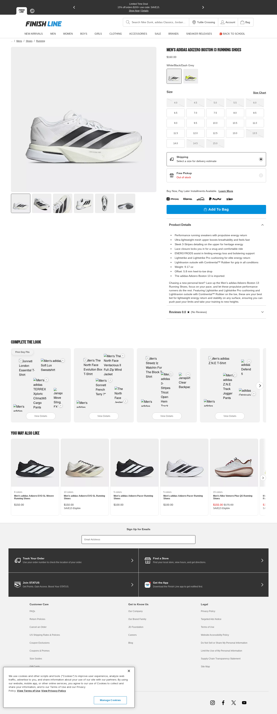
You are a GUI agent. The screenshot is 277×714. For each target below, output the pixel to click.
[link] (43, 24)
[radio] (261, 159)
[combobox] (156, 22)
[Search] (128, 22)
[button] (63, 360)
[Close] (129, 671)
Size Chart (259, 92)
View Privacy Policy (53, 690)
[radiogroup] (216, 167)
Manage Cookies (110, 700)
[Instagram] (212, 702)
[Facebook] (223, 702)
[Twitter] (233, 702)
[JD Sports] (32, 11)
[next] (203, 7)
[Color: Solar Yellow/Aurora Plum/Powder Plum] (190, 76)
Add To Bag (218, 209)
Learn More (226, 191)
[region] (69, 687)
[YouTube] (244, 702)
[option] (83, 119)
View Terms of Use (28, 690)
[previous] (74, 7)
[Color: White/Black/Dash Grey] (174, 76)
